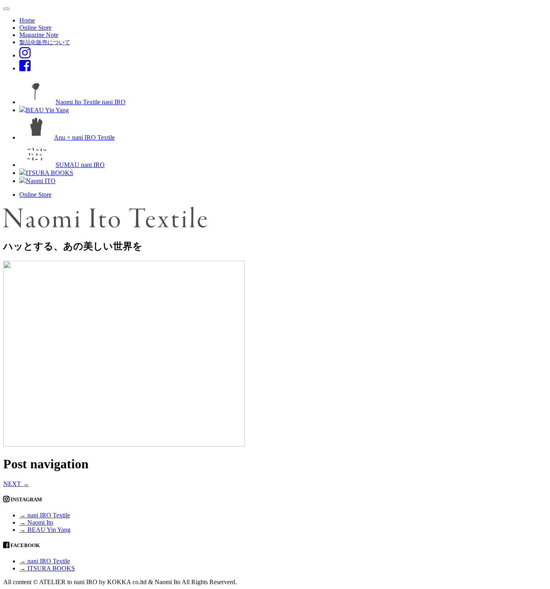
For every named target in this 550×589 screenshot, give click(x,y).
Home (27, 20)
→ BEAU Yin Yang (44, 529)
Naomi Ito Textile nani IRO (91, 102)
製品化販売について (44, 42)
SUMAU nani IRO (80, 164)
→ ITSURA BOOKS (47, 568)
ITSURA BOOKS (49, 172)
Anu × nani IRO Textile (84, 137)
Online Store (35, 27)
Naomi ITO (41, 180)
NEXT (16, 483)
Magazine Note (38, 34)
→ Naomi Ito (36, 522)
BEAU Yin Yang (47, 110)
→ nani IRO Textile (44, 515)
